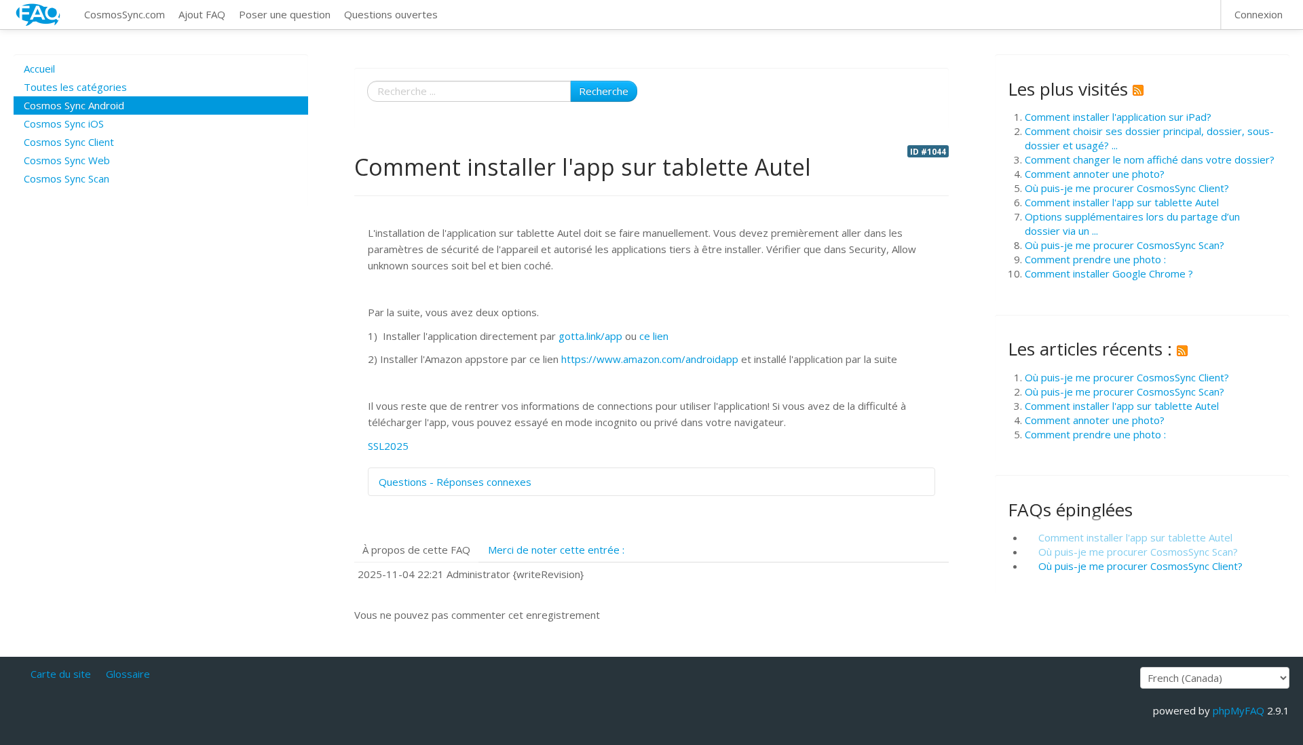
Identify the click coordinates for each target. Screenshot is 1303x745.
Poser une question (285, 14)
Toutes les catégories (75, 87)
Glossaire (128, 674)
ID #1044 (928, 151)
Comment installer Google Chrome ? (1109, 273)
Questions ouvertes (391, 14)
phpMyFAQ (1238, 710)
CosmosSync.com (124, 14)
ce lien (653, 336)
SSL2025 (388, 446)
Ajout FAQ (201, 14)
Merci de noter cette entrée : (556, 549)
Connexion (1258, 14)
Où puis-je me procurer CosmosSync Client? (1127, 188)
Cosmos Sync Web (67, 160)
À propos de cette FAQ (416, 549)
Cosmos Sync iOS (64, 123)
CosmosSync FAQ (38, 14)
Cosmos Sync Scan (66, 178)
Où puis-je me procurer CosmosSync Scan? (1124, 245)
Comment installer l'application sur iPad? (1118, 116)
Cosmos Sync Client (69, 142)
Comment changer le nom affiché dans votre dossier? (1149, 159)
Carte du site (61, 674)
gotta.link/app (590, 336)
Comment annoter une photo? (1095, 173)
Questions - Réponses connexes (455, 482)
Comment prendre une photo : (1095, 259)
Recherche (603, 91)
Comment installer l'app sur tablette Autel (1122, 202)
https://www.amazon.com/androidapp (649, 359)
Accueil (39, 68)
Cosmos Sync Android (74, 105)
